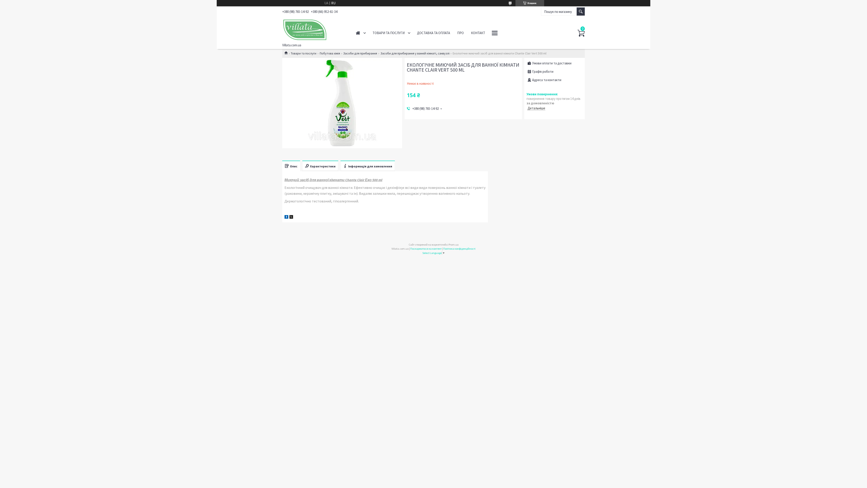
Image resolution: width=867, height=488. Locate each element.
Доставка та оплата (433, 33)
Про (460, 33)
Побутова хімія (330, 53)
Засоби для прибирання (360, 53)
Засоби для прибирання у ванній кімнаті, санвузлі (415, 53)
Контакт (478, 33)
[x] (291, 217)
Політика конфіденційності (459, 248)
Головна (358, 32)
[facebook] (286, 217)
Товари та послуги (389, 33)
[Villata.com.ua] (314, 29)
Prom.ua (454, 244)
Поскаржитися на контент (426, 248)
